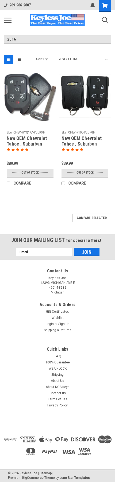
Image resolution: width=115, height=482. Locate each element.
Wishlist (58, 318)
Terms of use (57, 399)
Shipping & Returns (57, 330)
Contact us (57, 393)
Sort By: (42, 59)
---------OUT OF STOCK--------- (30, 172)
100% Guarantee (57, 362)
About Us (57, 381)
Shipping (57, 375)
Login (50, 324)
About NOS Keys (58, 387)
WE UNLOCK (58, 368)
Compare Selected (92, 218)
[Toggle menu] (7, 20)
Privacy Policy (57, 405)
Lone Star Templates (75, 478)
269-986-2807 (20, 5)
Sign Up (63, 324)
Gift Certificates (57, 312)
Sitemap (46, 473)
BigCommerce (33, 478)
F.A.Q (57, 356)
